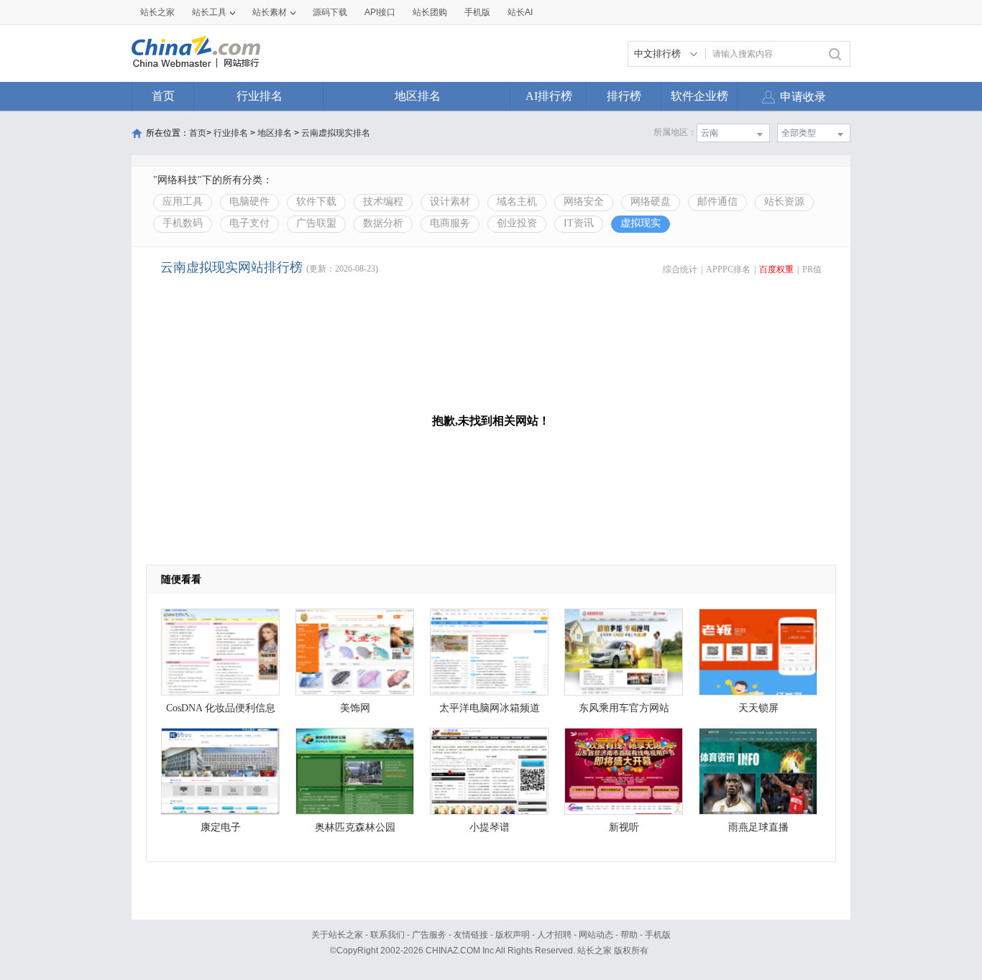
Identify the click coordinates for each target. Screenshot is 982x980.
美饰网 (355, 708)
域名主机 (517, 201)
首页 (163, 96)
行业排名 (260, 96)
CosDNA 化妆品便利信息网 (220, 712)
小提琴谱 (489, 827)
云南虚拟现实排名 (335, 133)
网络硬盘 (650, 201)
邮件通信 (717, 201)
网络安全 (584, 201)
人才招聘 (554, 935)
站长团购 (430, 12)
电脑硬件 (249, 201)
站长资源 (784, 201)
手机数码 (182, 223)
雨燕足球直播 (758, 827)
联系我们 (387, 935)
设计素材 (450, 201)
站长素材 (269, 12)
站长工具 (209, 12)
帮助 (629, 935)
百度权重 (776, 269)
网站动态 (596, 935)
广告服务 (429, 935)
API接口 (379, 12)
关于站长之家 (337, 935)
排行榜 (624, 96)
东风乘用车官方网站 (624, 708)
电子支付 (249, 223)
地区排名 (418, 96)
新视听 (624, 827)
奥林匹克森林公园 (355, 827)
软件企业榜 (699, 96)
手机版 (658, 935)
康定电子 (221, 827)
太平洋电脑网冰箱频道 (489, 708)
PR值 (812, 269)
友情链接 (471, 935)
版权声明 (512, 935)
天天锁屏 (758, 708)
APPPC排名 (728, 269)
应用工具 (182, 201)
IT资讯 (579, 223)
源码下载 (330, 12)
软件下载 (316, 201)
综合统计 (680, 269)
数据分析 (383, 223)
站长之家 (157, 12)
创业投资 (517, 223)
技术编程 (383, 201)
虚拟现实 (640, 223)
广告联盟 (316, 223)
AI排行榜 (549, 96)
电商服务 (450, 223)
